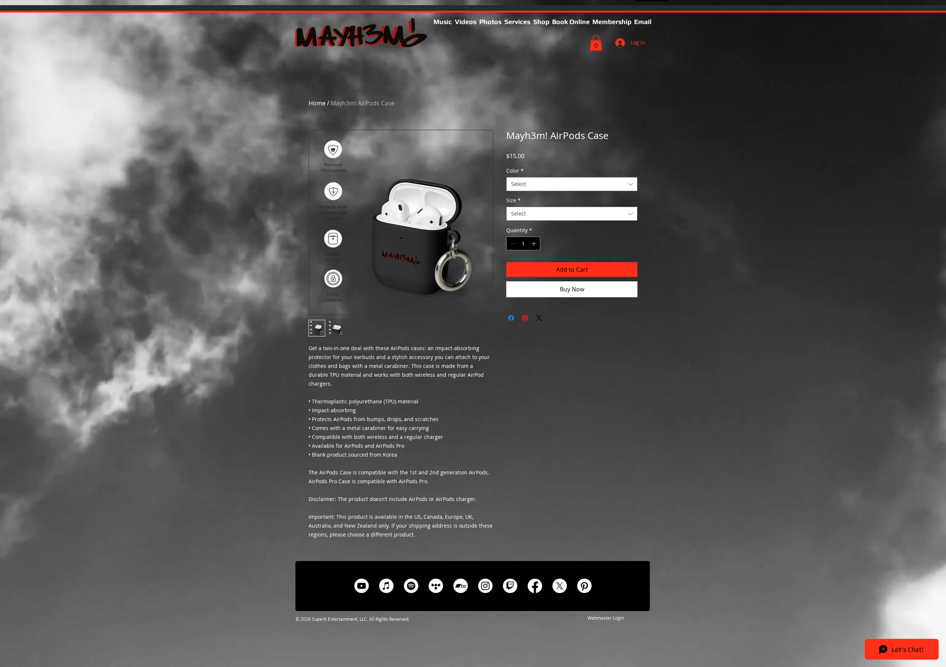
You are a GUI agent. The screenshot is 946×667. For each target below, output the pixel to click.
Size (513, 200)
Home (317, 103)
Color (515, 170)
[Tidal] (436, 586)
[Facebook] (535, 586)
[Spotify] (411, 586)
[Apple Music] (386, 586)
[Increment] (534, 243)
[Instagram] (485, 586)
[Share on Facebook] (511, 318)
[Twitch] (510, 586)
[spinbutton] (523, 243)
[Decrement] (512, 243)
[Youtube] (361, 586)
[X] (559, 586)
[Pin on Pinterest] (525, 318)
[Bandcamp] (460, 586)
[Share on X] (539, 318)
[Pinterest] (584, 586)
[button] (517, 22)
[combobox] (571, 184)
